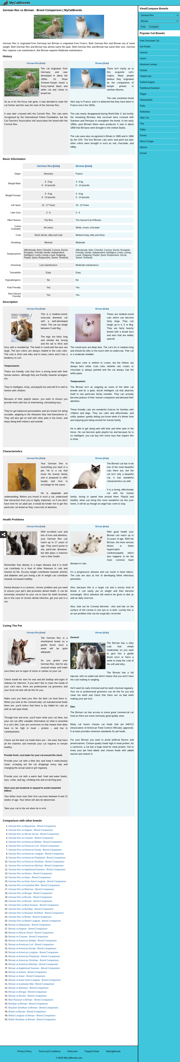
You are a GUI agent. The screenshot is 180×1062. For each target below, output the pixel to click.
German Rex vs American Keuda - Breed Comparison (35, 850)
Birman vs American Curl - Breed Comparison (31, 944)
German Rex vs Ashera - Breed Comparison (30, 873)
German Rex (33, 63)
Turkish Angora (147, 82)
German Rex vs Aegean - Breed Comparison (30, 830)
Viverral (143, 52)
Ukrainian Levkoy (148, 64)
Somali (143, 153)
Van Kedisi (145, 46)
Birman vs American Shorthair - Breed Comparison (33, 960)
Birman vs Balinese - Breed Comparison (28, 988)
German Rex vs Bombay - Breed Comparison (30, 909)
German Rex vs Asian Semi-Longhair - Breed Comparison (37, 881)
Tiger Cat (144, 117)
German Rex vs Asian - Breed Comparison (29, 877)
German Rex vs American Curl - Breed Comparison (33, 846)
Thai (142, 123)
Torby (142, 106)
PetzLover (73, 1051)
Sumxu (143, 135)
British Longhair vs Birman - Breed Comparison (31, 1015)
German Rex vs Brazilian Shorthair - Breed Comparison (36, 913)
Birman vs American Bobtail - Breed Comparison (32, 940)
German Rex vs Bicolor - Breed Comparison (30, 897)
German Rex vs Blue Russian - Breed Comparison (33, 905)
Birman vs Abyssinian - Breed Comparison (29, 925)
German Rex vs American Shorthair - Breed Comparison (36, 861)
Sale (42, 63)
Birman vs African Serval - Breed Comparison (31, 932)
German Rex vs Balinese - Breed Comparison (31, 889)
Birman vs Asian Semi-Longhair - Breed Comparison (34, 980)
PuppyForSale (92, 1051)
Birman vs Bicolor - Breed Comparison (27, 996)
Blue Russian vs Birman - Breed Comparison (30, 1000)
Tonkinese (145, 112)
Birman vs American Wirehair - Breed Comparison (33, 964)
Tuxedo (143, 70)
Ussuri (143, 58)
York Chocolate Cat (149, 40)
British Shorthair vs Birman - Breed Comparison (32, 1019)
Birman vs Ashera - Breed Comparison (27, 972)
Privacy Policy (24, 1051)
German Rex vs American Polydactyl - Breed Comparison (37, 857)
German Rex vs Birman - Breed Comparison (30, 901)
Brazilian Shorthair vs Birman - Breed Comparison (33, 1007)
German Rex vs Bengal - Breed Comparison (30, 893)
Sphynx (143, 147)
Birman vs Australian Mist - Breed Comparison (31, 984)
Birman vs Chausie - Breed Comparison (28, 936)
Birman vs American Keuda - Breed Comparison (32, 948)
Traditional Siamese (150, 88)
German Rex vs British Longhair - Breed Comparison (34, 921)
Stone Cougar (147, 141)
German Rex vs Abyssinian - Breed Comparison (32, 826)
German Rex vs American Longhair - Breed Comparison (36, 854)
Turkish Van (145, 76)
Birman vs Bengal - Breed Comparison (27, 992)
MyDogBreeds (113, 1051)
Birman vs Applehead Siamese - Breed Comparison (34, 968)
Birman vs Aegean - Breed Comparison (27, 929)
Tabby (143, 129)
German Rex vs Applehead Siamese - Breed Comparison (36, 869)
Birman (99, 63)
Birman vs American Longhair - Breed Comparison (33, 952)
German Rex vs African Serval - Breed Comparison (33, 834)
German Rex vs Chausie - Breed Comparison (31, 838)
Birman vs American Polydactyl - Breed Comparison (34, 956)
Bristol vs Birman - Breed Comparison (27, 1011)
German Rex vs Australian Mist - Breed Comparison (34, 885)
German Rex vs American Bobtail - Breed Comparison (35, 842)
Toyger (143, 94)
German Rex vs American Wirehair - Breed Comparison (36, 865)
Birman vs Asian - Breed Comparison (26, 976)
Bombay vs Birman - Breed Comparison (28, 1004)
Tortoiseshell (146, 100)
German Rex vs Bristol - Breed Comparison (29, 917)
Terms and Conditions (49, 1051)
